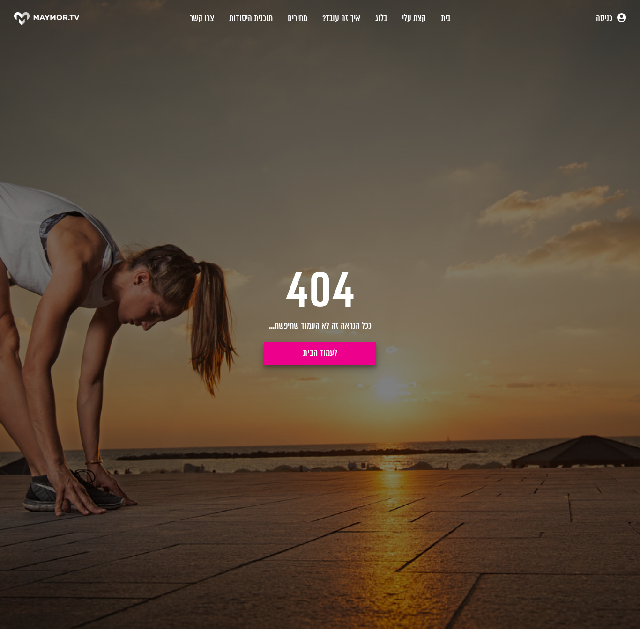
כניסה (605, 19)
